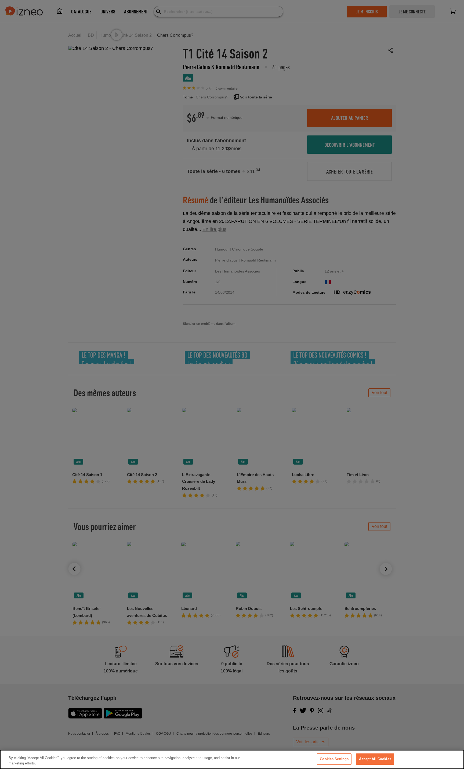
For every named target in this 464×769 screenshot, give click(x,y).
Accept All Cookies (375, 759)
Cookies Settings (334, 759)
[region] (232, 759)
